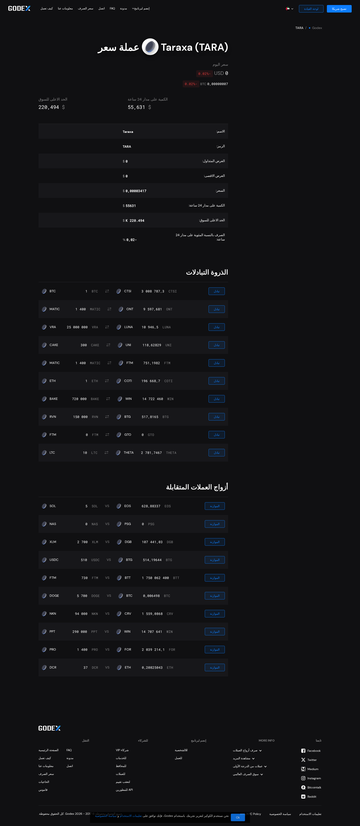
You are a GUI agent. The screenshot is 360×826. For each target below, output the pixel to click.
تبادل (217, 291)
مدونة (123, 8)
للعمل (178, 758)
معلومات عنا (65, 8)
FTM (129, 363)
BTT (128, 577)
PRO (53, 649)
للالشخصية (181, 750)
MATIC (55, 309)
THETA (129, 452)
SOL (53, 506)
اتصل (101, 8)
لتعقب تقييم (123, 781)
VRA (53, 327)
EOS (127, 506)
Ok (238, 817)
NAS (53, 524)
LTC (52, 452)
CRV (128, 613)
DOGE (54, 595)
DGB (128, 542)
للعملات (120, 773)
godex (317, 28)
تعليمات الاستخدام (131, 816)
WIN (128, 398)
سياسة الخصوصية (106, 816)
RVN (53, 416)
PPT (52, 631)
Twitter (312, 759)
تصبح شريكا (339, 9)
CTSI (127, 291)
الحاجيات (44, 781)
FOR (128, 649)
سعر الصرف (85, 8)
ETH (53, 381)
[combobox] (141, 8)
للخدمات (121, 758)
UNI (128, 345)
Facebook (314, 750)
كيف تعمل (46, 8)
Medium (313, 769)
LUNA (128, 327)
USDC (54, 560)
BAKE (54, 398)
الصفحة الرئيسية (49, 750)
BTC (53, 291)
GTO (127, 434)
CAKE (54, 345)
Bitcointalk (314, 787)
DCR (53, 667)
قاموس (43, 789)
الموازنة (215, 506)
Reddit (312, 796)
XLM (53, 542)
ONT (129, 309)
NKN (53, 613)
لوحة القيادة (311, 9)
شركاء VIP (122, 750)
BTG (127, 416)
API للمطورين (124, 789)
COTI (128, 381)
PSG (128, 524)
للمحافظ (121, 765)
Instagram (314, 778)
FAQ (112, 8)
